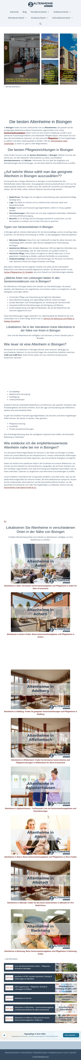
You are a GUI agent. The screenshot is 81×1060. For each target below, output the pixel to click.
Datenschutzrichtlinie (12, 1052)
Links (66, 1052)
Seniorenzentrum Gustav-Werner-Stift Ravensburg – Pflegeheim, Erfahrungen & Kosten (68, 75)
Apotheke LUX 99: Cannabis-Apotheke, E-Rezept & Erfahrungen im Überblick (22, 80)
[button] (40, 24)
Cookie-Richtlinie (26, 1052)
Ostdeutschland (38, 17)
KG (5, 521)
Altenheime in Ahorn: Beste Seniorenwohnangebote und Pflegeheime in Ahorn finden (40, 857)
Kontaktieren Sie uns (56, 1052)
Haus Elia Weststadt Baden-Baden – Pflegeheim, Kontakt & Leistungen (49, 76)
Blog (25, 12)
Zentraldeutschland (61, 17)
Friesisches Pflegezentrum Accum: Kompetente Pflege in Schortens (50, 50)
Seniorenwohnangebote (14, 133)
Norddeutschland (39, 12)
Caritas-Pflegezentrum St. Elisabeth (18, 272)
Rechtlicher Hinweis (40, 1052)
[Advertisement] (40, 104)
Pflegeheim (53, 138)
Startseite (14, 12)
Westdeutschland (16, 17)
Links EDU (72, 1052)
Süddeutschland (60, 12)
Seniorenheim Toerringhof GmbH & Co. (20, 487)
